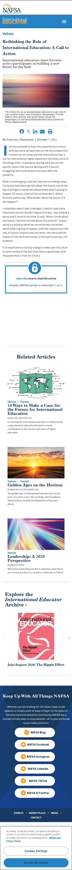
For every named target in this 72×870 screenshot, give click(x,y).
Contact (36, 817)
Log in (58, 285)
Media (54, 813)
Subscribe (22, 278)
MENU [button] (40, 12)
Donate (18, 813)
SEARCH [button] (61, 12)
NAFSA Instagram (38, 757)
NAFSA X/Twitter (38, 793)
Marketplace (37, 813)
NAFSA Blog (38, 732)
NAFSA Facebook (38, 744)
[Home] (12, 12)
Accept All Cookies (36, 863)
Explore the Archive (33, 600)
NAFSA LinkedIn (38, 769)
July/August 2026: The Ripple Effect (36, 665)
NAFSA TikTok (38, 781)
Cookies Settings (36, 851)
